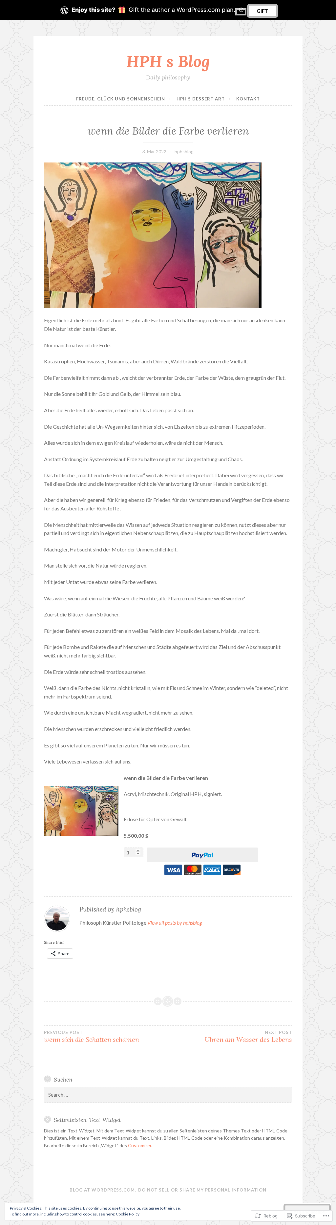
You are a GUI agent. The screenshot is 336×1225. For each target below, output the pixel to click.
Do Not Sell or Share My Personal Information (202, 1190)
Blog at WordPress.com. (103, 1190)
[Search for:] (168, 1095)
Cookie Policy (127, 1214)
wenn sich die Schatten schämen (91, 1036)
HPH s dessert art (201, 98)
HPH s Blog (168, 61)
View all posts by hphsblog (174, 922)
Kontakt (248, 98)
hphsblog (184, 151)
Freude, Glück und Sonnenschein (120, 98)
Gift (262, 11)
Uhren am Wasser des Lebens (248, 1036)
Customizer (139, 1145)
